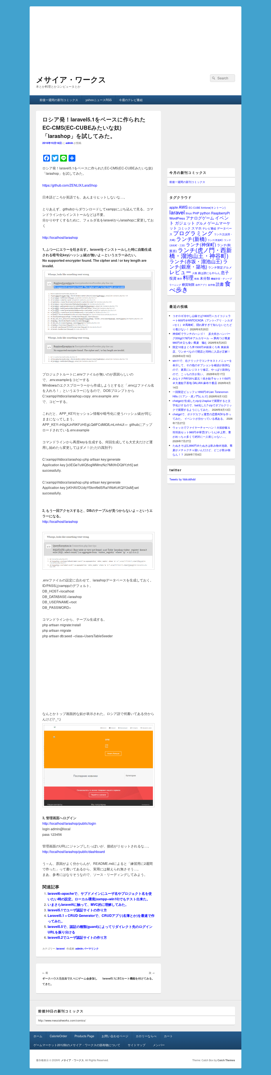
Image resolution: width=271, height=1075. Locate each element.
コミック (184, 228)
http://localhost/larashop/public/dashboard (73, 851)
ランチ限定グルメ (220, 267)
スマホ (196, 228)
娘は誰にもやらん (209, 273)
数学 (179, 278)
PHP (196, 213)
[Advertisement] (135, 36)
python (205, 213)
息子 (225, 272)
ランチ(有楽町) (215, 240)
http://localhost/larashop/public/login (69, 823)
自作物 (211, 284)
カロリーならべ (146, 1036)
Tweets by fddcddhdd (182, 479)
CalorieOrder (58, 1036)
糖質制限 (188, 284)
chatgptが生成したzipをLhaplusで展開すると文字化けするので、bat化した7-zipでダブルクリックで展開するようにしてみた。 (202, 405)
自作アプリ (201, 284)
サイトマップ (136, 1045)
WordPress (177, 218)
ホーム (37, 1036)
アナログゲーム (200, 218)
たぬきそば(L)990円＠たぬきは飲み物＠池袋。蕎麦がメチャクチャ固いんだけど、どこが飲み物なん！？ (202, 449)
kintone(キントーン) (213, 207)
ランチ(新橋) (191, 238)
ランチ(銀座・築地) (198, 264)
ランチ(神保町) (201, 244)
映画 (196, 278)
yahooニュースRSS (99, 100)
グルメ (201, 223)
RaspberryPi (220, 212)
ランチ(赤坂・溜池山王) (195, 261)
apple (173, 207)
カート (168, 1036)
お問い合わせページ (115, 1036)
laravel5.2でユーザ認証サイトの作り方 (77, 937)
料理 (188, 277)
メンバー (159, 1045)
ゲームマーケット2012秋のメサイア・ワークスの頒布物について (76, 1045)
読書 (220, 284)
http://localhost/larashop (60, 237)
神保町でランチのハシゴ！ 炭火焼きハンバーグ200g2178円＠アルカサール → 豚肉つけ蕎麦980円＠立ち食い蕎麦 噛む (201, 338)
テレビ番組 (209, 228)
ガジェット (185, 223)
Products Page (84, 1036)
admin (69, 143)
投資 (173, 278)
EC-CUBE (194, 208)
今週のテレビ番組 (131, 100)
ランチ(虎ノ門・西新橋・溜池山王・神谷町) (200, 253)
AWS (183, 207)
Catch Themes (226, 1060)
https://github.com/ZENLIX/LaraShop (69, 185)
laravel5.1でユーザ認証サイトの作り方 (77, 910)
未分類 (205, 278)
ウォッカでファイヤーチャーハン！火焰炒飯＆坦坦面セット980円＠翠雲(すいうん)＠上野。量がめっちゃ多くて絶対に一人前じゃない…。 (202, 431)
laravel (60, 948)
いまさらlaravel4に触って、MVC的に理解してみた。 (88, 904)
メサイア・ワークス (71, 79)
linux (189, 213)
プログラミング (193, 233)
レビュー (180, 272)
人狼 (194, 273)
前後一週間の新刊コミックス (59, 100)
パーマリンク (91, 948)
